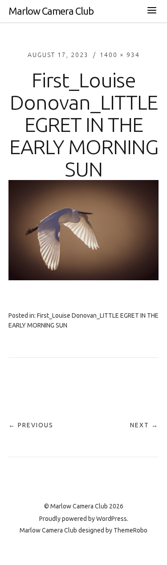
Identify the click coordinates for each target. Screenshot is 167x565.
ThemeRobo (130, 530)
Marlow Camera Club (51, 10)
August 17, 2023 (58, 54)
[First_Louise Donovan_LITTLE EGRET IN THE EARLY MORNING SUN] (83, 278)
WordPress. (112, 518)
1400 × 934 (120, 54)
